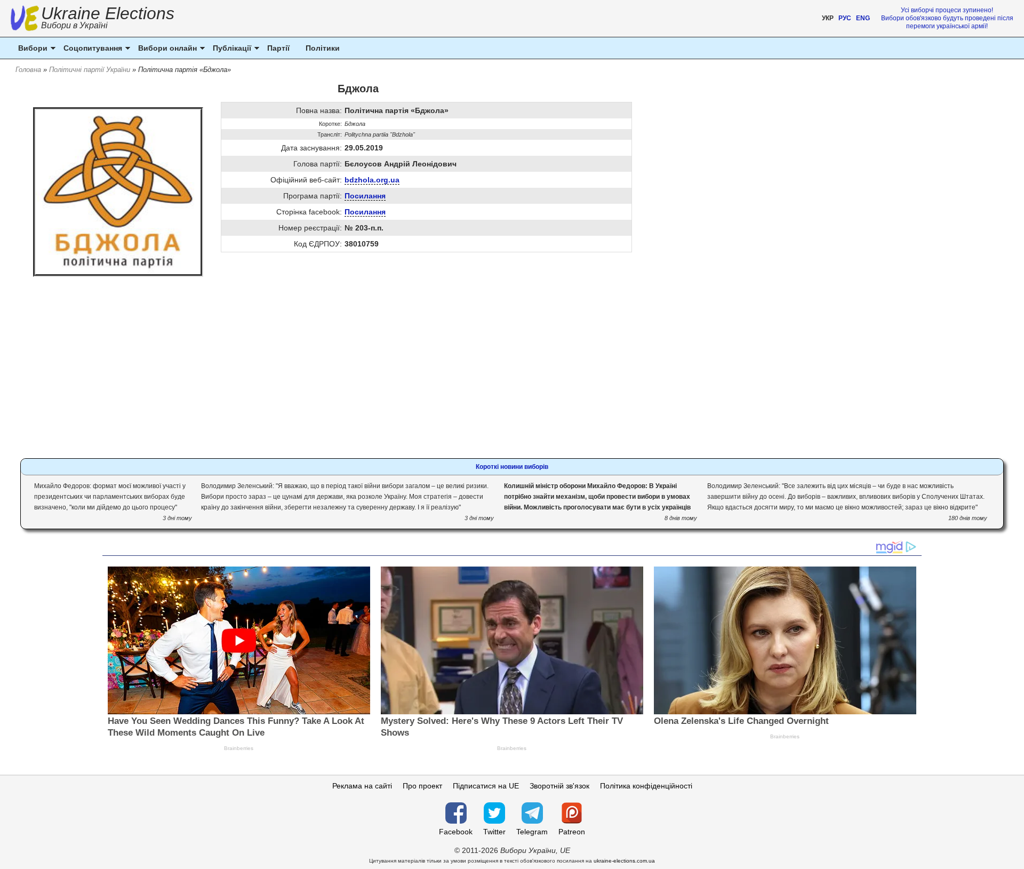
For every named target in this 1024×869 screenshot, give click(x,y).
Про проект (422, 786)
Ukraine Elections (107, 19)
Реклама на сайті (362, 786)
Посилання (365, 196)
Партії (278, 48)
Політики (323, 48)
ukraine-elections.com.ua (624, 861)
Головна (28, 70)
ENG (863, 18)
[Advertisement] (358, 370)
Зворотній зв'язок (559, 786)
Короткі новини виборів (512, 467)
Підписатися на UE (486, 786)
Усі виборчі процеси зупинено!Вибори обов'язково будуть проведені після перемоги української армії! (947, 18)
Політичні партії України (89, 70)
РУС (844, 18)
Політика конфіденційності (646, 786)
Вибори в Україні (74, 25)
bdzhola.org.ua (372, 180)
